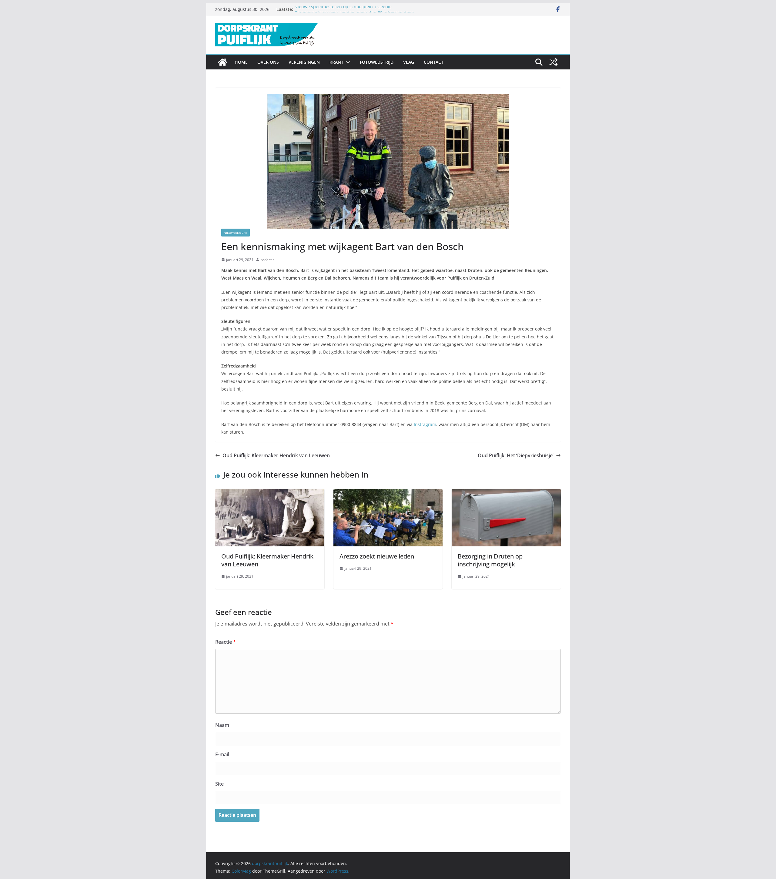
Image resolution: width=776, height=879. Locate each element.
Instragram (425, 424)
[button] (346, 62)
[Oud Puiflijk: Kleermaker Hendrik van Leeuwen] (269, 493)
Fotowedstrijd (376, 62)
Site (219, 783)
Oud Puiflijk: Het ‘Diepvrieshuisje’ (516, 455)
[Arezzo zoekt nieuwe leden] (388, 493)
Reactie (225, 642)
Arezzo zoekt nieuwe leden (377, 556)
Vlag (408, 62)
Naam (222, 725)
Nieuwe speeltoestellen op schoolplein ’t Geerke (343, 9)
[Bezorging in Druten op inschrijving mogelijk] (506, 493)
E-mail (222, 754)
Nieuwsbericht (235, 232)
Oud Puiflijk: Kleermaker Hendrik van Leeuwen (276, 455)
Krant (336, 62)
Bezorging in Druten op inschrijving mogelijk (490, 560)
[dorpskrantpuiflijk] (222, 62)
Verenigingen (304, 62)
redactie (268, 259)
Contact (433, 62)
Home (241, 62)
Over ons (268, 62)
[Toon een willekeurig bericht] (553, 62)
